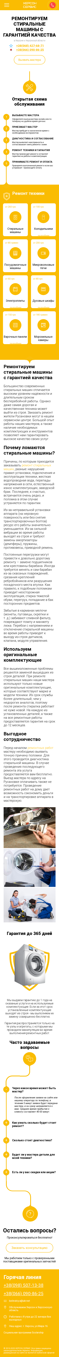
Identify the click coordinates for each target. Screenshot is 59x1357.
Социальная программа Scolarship (24, 1332)
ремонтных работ (40, 748)
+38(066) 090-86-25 (30, 50)
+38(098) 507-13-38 (23, 1285)
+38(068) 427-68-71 (30, 45)
